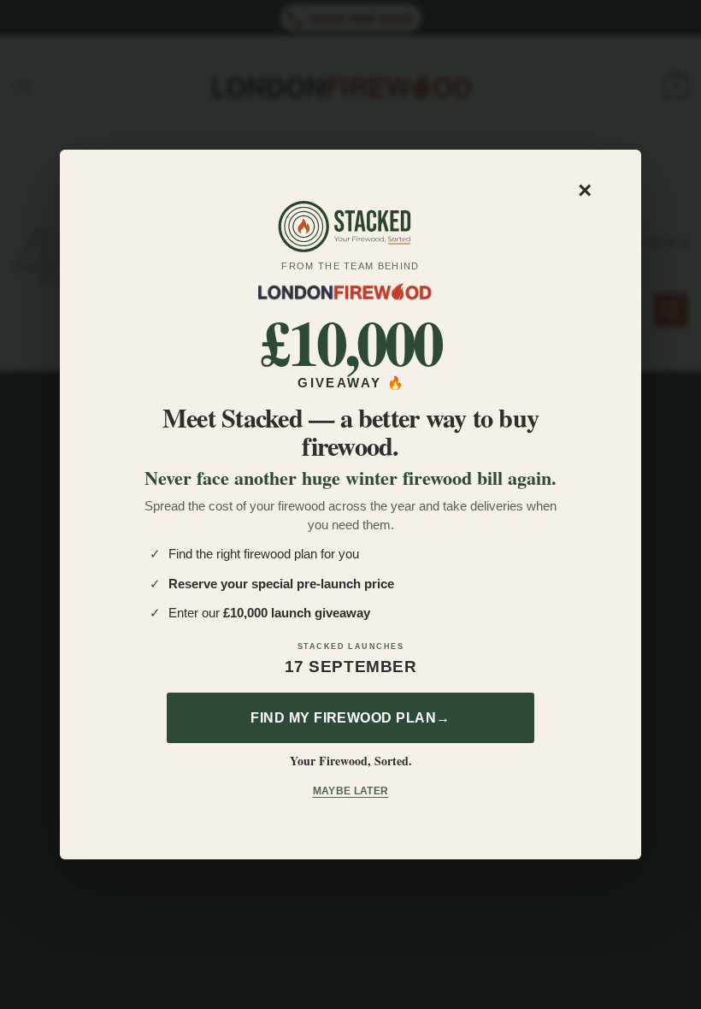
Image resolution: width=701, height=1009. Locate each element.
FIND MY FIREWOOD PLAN (350, 718)
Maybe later (351, 791)
